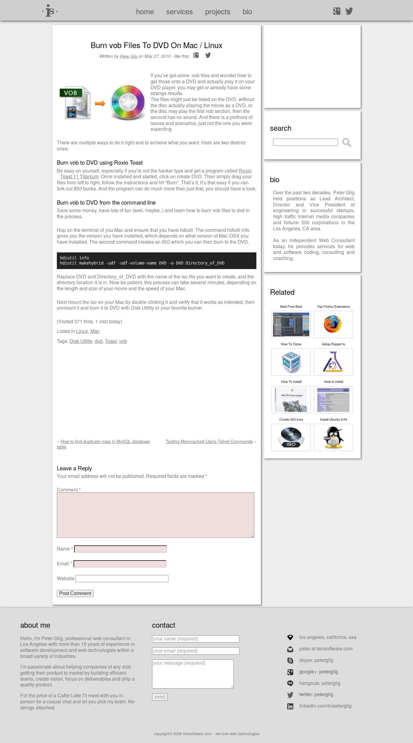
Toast (111, 340)
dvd (98, 340)
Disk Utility (81, 340)
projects (217, 11)
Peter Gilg (128, 56)
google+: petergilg (318, 671)
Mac (94, 330)
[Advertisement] (156, 390)
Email (64, 563)
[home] (49, 9)
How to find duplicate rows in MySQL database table (103, 444)
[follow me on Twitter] (349, 10)
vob (123, 340)
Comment (69, 489)
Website (65, 578)
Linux (82, 330)
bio (247, 11)
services (179, 11)
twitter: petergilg (316, 694)
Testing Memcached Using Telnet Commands (209, 441)
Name (65, 548)
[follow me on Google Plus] (336, 10)
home (145, 11)
